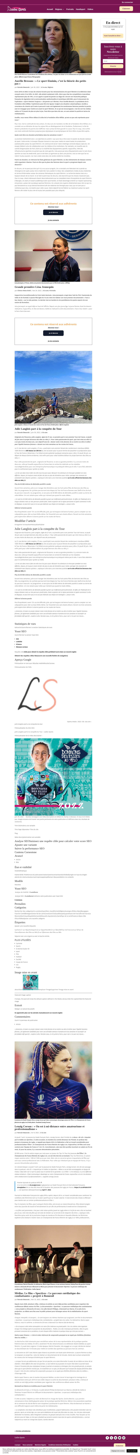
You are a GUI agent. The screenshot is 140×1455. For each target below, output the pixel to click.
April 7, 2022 (46, 1190)
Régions (58, 9)
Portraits (70, 9)
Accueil (50, 9)
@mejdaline (21, 1187)
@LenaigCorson (35, 1185)
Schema (19, 644)
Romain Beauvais (23, 87)
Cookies (75, 1445)
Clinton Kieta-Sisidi (24, 291)
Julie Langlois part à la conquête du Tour (38, 428)
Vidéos (90, 9)
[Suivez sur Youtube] (119, 1437)
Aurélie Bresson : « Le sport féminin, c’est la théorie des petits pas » (50, 82)
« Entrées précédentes (22, 1431)
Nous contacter (28, 1445)
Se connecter (127, 2)
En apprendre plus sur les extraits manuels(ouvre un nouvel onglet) (38, 1013)
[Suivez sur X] (111, 1437)
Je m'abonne (53, 212)
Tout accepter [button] (132, 1451)
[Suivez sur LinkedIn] (115, 1437)
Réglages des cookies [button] (118, 1451)
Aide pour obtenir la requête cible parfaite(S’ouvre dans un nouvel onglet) (50, 652)
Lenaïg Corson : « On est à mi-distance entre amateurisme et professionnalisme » (50, 1128)
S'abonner (126, 9)
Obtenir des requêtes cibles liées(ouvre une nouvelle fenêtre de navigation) (41, 656)
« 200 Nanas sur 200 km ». (33, 451)
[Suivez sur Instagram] (123, 1437)
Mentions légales (40, 1445)
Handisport (80, 9)
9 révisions (18, 900)
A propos (17, 1445)
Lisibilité (19, 642)
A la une (44, 87)
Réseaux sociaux (22, 647)
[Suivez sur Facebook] (107, 1437)
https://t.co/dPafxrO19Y (82, 1187)
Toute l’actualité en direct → (113, 36)
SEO (17, 639)
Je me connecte (53, 220)
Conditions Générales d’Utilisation (59, 1445)
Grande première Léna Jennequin (34, 286)
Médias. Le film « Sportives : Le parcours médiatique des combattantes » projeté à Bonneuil (47, 1294)
